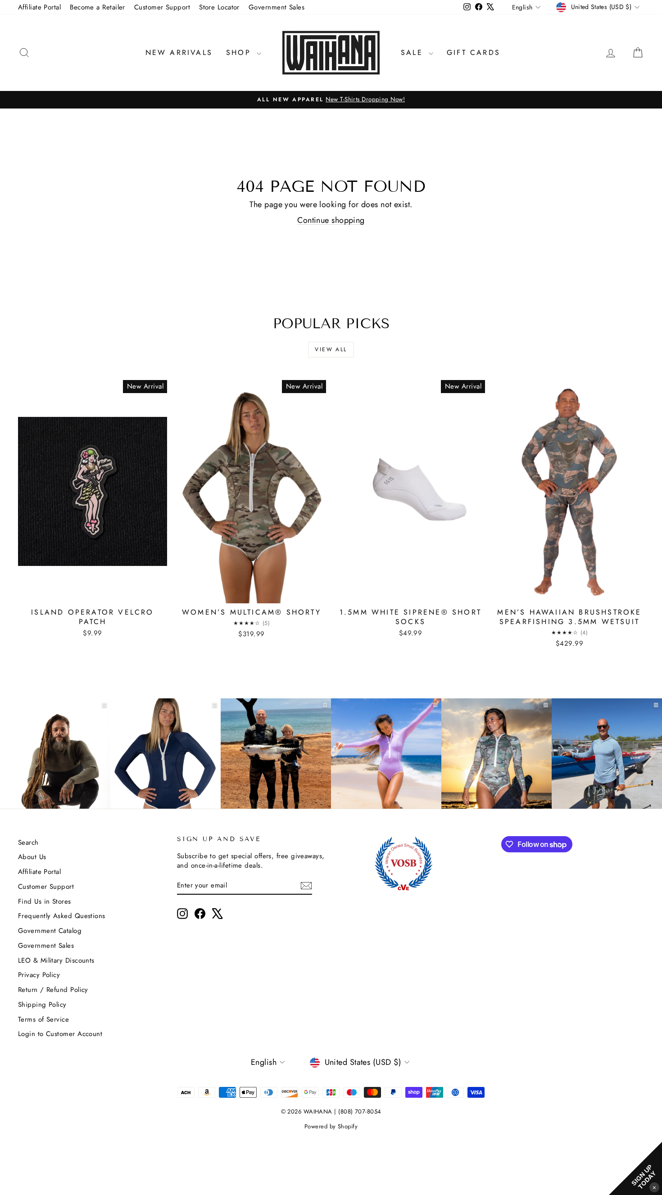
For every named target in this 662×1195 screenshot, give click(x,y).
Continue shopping (331, 220)
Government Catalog (50, 931)
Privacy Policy (39, 975)
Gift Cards (473, 52)
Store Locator (219, 7)
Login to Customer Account (60, 1034)
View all (331, 349)
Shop (240, 52)
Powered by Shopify (331, 1126)
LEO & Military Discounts (56, 960)
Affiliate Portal (39, 7)
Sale (413, 52)
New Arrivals (179, 52)
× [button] (654, 1187)
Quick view (93, 593)
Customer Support (162, 7)
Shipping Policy (42, 1004)
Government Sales (276, 7)
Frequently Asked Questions (61, 916)
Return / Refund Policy (53, 990)
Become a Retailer (97, 7)
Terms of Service (43, 1019)
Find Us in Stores (44, 901)
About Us (32, 857)
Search (28, 842)
